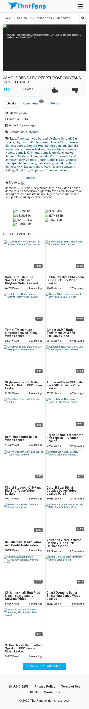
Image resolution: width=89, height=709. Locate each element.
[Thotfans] (27, 6)
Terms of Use (71, 686)
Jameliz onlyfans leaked (57, 152)
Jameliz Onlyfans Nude (21, 156)
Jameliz (73, 142)
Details (11, 103)
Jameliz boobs (15, 145)
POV (47, 166)
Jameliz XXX (13, 166)
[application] (44, 47)
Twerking (52, 170)
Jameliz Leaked (55, 145)
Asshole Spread (60, 138)
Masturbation (33, 166)
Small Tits (22, 170)
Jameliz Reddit (36, 159)
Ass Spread (40, 138)
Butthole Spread (38, 142)
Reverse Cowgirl (63, 166)
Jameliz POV (66, 156)
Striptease (37, 170)
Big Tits (21, 142)
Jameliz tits (45, 163)
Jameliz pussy (14, 159)
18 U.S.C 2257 (18, 686)
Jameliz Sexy (27, 163)
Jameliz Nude (55, 149)
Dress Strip (58, 142)
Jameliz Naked (34, 149)
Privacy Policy (45, 686)
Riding (9, 170)
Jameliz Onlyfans (27, 152)
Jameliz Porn (47, 156)
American (23, 138)
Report (55, 103)
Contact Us (52, 692)
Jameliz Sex (56, 159)
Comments (32, 102)
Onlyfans (32, 131)
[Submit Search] (82, 18)
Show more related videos (44, 666)
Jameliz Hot (35, 145)
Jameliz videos (65, 163)
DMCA (33, 692)
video (64, 170)
